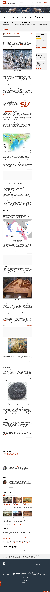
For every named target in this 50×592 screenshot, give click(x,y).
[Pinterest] (41, 564)
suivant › (23, 524)
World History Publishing (15, 572)
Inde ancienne (8, 37)
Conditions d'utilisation (30, 568)
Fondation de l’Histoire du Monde (16, 573)
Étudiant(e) (38, 65)
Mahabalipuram (13, 247)
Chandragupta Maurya (7, 94)
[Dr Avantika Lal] (8, 487)
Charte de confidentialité (22, 568)
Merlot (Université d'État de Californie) (28, 556)
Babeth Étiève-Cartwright (16, 33)
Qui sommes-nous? (7, 568)
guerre (4, 40)
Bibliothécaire (39, 66)
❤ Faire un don (5, 29)
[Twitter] (38, 564)
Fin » (26, 524)
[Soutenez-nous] (0, 583)
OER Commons (37, 556)
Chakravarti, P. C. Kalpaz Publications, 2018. (12, 453)
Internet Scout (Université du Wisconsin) (17, 556)
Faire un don (39, 47)
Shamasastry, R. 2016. (12, 455)
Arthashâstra (20, 85)
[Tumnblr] (39, 564)
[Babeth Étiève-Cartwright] (8, 472)
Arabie (20, 44)
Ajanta (4, 320)
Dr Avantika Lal (8, 33)
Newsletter (15, 568)
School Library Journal (44, 556)
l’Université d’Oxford (27, 555)
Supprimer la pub (29, 169)
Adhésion (44, 47)
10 (20, 524)
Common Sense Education (7, 556)
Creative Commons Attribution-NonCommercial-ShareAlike (20, 549)
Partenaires (36, 568)
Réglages (44, 568)
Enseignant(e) (39, 64)
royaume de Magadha (8, 111)
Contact (12, 568)
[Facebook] (36, 564)
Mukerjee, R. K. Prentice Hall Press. (10, 454)
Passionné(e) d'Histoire (40, 63)
